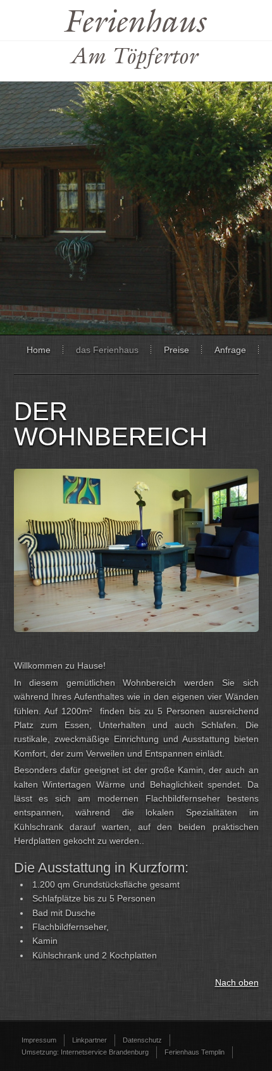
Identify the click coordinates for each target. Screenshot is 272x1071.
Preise (176, 350)
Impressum (39, 1040)
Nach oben (237, 982)
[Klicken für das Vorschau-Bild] (136, 629)
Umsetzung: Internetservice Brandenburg (85, 1052)
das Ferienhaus (107, 350)
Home (39, 350)
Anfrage (230, 350)
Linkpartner (89, 1040)
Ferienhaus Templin (194, 1052)
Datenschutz (142, 1040)
